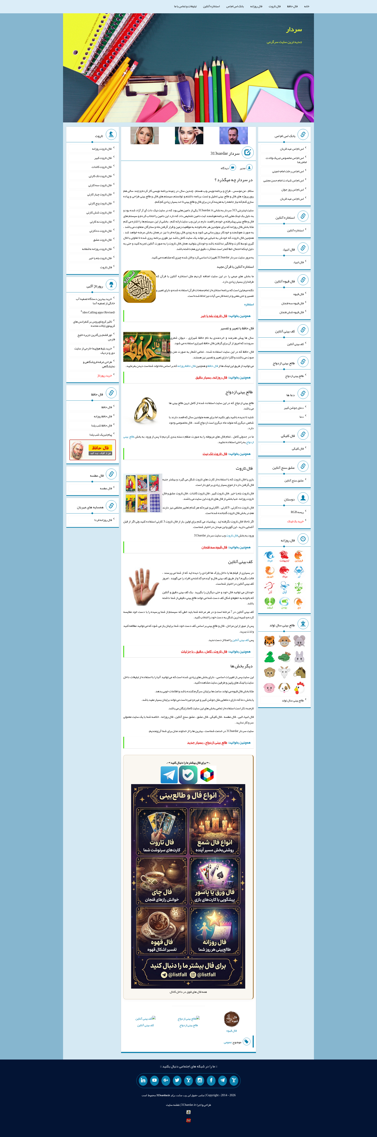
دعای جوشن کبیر (294, 407)
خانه (306, 6)
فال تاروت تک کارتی (100, 176)
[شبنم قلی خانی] (144, 136)
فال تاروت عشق (102, 240)
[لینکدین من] (143, 1081)
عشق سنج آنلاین (294, 480)
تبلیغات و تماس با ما (185, 6)
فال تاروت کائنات (102, 167)
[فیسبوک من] (211, 1081)
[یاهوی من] (234, 1081)
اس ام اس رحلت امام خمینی (288, 171)
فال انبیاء (298, 262)
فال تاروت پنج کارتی (100, 203)
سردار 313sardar (225, 153)
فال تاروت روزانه (102, 149)
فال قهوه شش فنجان (291, 312)
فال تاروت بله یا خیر (100, 258)
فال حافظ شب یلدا (101, 425)
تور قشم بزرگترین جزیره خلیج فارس (96, 337)
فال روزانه (256, 6)
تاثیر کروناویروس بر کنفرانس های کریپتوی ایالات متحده (94, 323)
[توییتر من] (177, 1081)
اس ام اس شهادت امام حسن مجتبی (283, 180)
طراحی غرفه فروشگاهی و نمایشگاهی (99, 364)
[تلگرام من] (222, 1081)
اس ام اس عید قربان (292, 149)
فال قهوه (298, 294)
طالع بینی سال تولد (293, 700)
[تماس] (188, 1081)
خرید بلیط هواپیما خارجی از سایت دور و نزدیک (94, 350)
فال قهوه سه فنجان (292, 303)
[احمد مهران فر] (233, 136)
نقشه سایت (173, 1105)
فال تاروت (275, 6)
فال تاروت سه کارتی (100, 185)
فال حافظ (292, 6)
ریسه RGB (297, 512)
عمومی (228, 1042)
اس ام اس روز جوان (292, 189)
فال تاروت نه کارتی (101, 221)
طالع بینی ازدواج (188, 1025)
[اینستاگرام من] (199, 1081)
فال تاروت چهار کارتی (99, 194)
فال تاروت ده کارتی (100, 230)
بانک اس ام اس (235, 6)
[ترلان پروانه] (189, 136)
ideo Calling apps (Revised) (98, 312)
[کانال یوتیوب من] (154, 1081)
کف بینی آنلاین (240, 640)
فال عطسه (106, 488)
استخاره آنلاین (211, 6)
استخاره (249, 304)
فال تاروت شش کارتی (99, 212)
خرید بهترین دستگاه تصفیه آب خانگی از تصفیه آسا (95, 301)
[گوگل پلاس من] (165, 1081)
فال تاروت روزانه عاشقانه (97, 249)
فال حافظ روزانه (186, 366)
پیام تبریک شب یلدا (100, 434)
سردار (294, 29)
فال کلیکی (298, 448)
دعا (302, 417)
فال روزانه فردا (103, 520)
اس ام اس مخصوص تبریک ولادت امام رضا (286, 160)
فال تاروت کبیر (103, 158)
